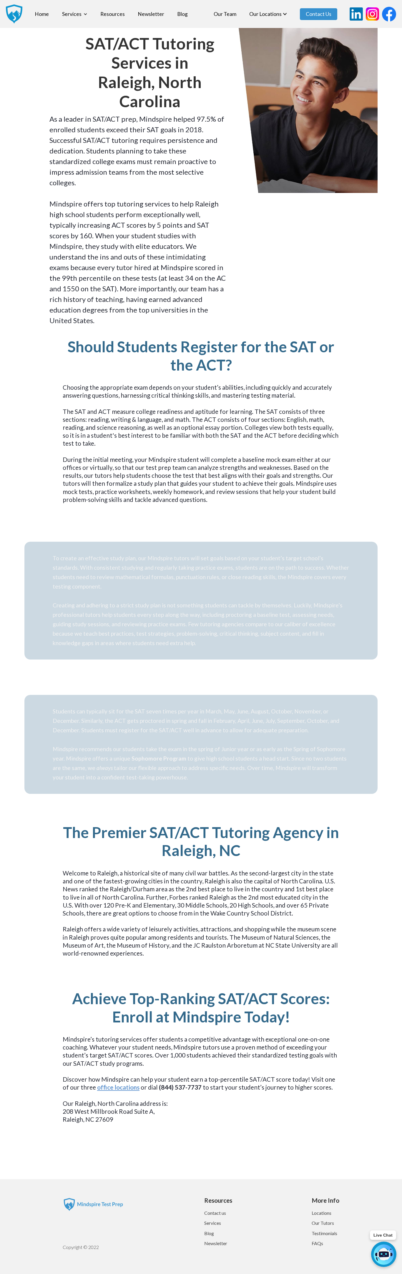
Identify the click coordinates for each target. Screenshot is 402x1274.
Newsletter (151, 14)
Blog (182, 14)
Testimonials (324, 1233)
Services (212, 1223)
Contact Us (318, 14)
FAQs (317, 1243)
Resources (112, 14)
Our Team (225, 14)
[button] (74, 14)
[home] (11, 14)
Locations (321, 1213)
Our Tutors (323, 1223)
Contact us (215, 1213)
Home (42, 14)
